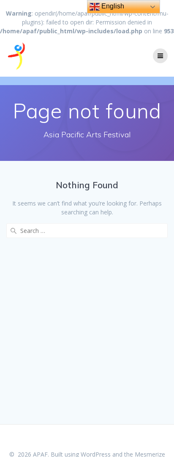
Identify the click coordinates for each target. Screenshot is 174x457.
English (112, 6)
